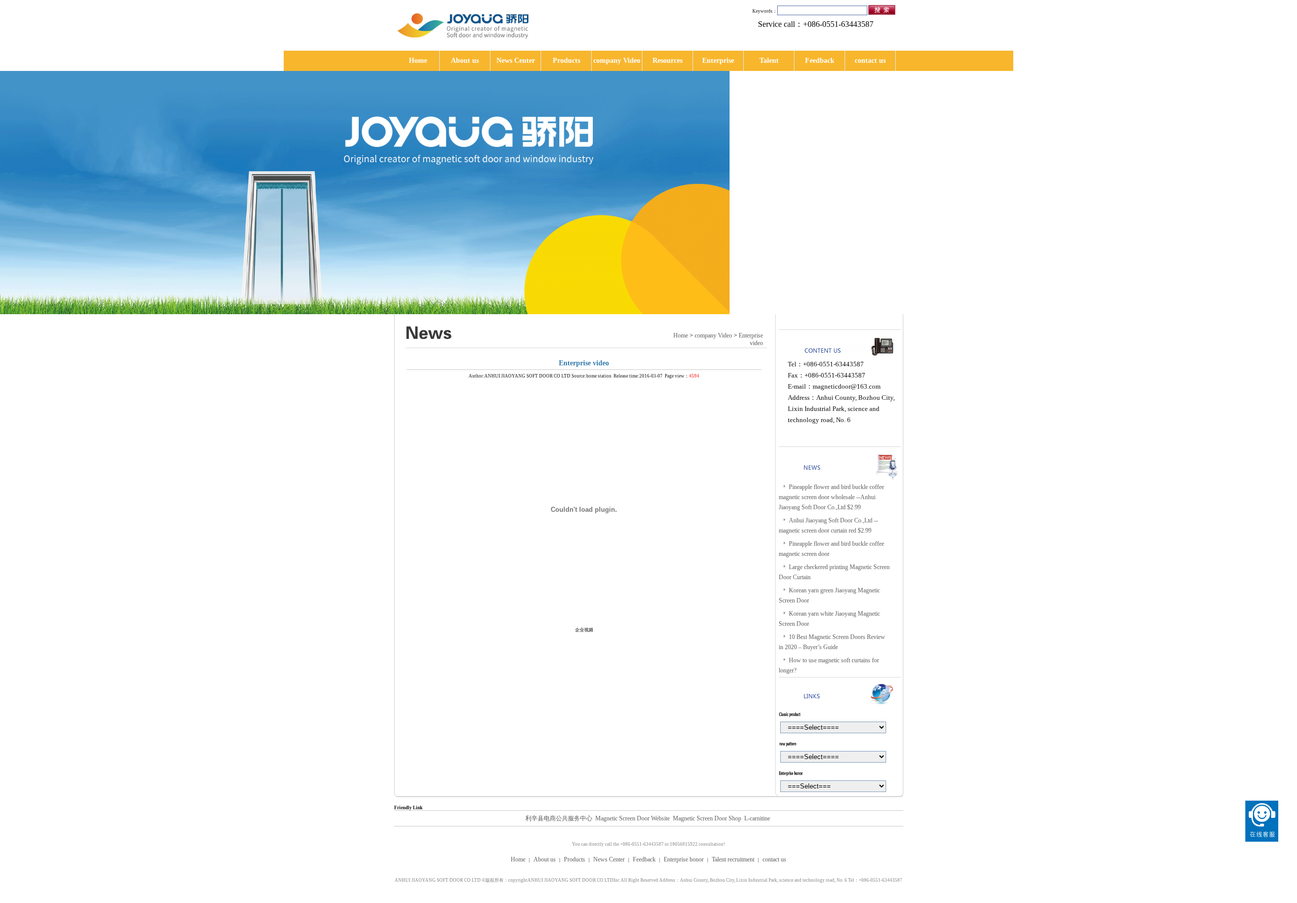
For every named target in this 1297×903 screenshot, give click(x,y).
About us (465, 60)
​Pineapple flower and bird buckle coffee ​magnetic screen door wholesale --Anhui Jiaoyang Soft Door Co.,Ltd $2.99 (832, 497)
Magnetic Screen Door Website (632, 818)
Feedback (819, 60)
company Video (616, 60)
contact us (870, 60)
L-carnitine (757, 818)
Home (418, 60)
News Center (516, 60)
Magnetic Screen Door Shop (707, 818)
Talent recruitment (733, 859)
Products (566, 60)
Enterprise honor (684, 859)
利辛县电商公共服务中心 (558, 818)
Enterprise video (751, 339)
